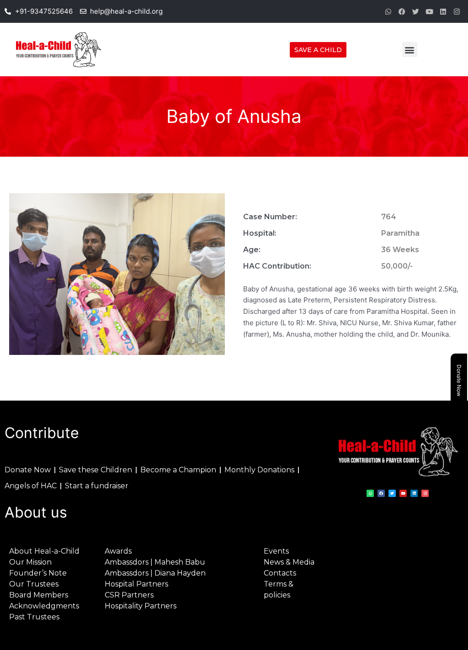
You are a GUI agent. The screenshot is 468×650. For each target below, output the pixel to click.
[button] (409, 49)
